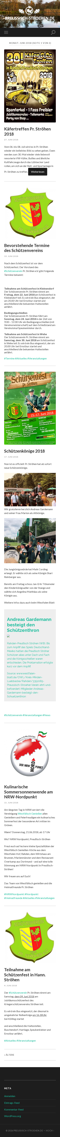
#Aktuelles (21, 358)
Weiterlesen (37, 171)
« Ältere (9, 1055)
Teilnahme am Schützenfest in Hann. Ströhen (25, 974)
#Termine (9, 358)
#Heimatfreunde (13, 897)
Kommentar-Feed (14, 1109)
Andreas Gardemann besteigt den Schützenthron (29, 625)
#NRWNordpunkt (14, 894)
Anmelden (9, 1096)
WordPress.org (12, 1115)
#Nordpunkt (31, 894)
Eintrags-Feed (12, 1102)
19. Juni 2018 (11, 256)
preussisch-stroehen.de (28, 1130)
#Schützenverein (13, 270)
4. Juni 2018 (10, 985)
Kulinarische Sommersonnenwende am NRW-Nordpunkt (28, 791)
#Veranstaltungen (37, 358)
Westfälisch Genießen (30, 813)
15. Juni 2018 (11, 802)
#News (46, 715)
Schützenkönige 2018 (24, 451)
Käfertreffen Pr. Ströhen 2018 (27, 131)
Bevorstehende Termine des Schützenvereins (26, 248)
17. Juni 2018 (11, 457)
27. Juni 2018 (11, 139)
